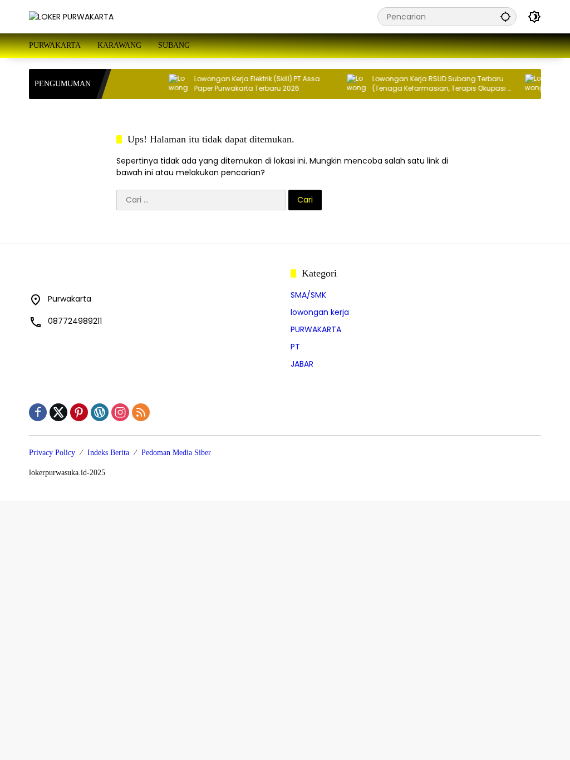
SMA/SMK (308, 294)
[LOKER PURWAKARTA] (71, 16)
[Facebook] (38, 412)
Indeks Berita (108, 452)
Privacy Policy (52, 452)
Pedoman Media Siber (176, 452)
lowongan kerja (320, 312)
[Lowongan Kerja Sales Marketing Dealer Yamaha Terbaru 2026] (527, 84)
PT (295, 346)
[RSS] (141, 412)
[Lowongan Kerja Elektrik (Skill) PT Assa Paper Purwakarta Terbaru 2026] (171, 84)
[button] (505, 16)
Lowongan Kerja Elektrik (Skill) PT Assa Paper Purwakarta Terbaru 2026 (249, 84)
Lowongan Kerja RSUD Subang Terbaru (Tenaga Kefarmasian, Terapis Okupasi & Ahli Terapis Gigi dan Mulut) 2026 (435, 84)
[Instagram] (120, 412)
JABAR (302, 363)
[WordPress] (100, 412)
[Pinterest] (79, 412)
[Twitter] (58, 412)
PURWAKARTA (316, 329)
